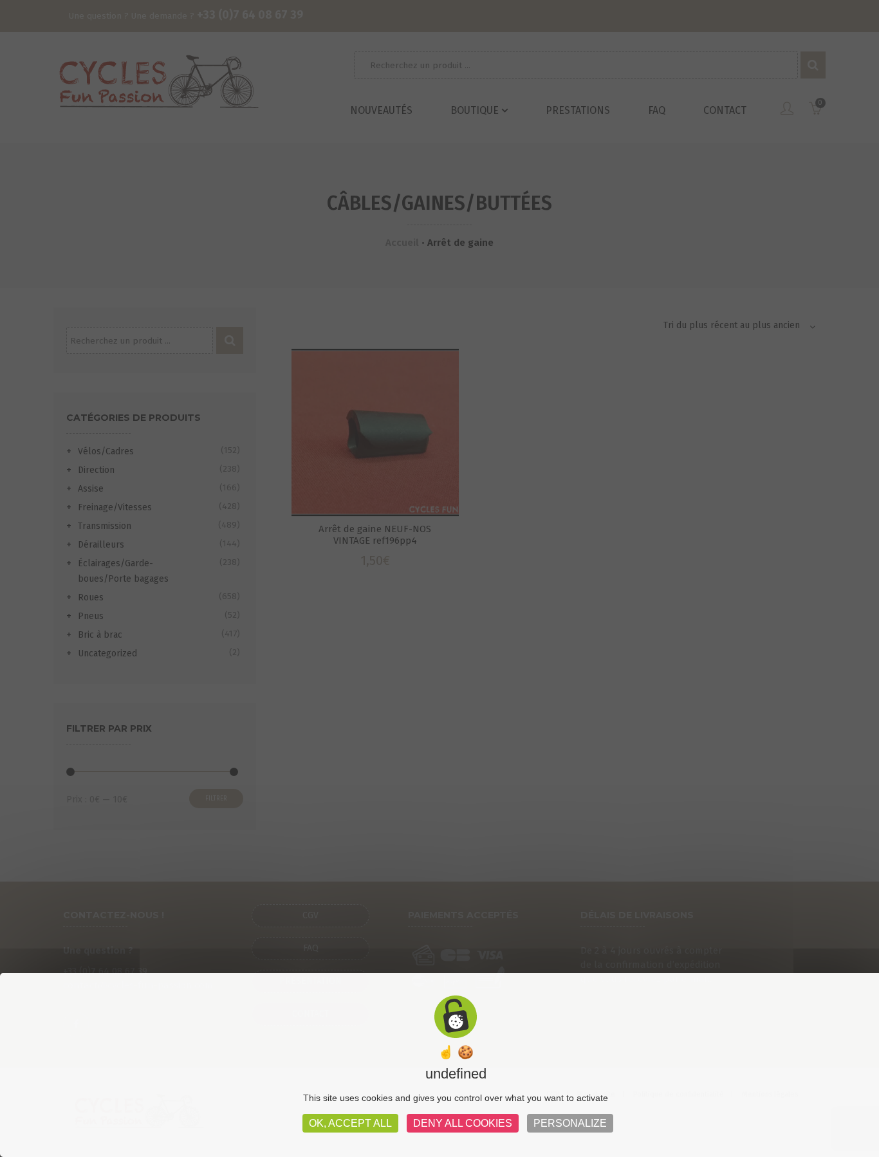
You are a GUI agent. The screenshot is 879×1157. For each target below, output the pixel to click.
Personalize (570, 1123)
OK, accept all (350, 1123)
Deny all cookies (462, 1123)
